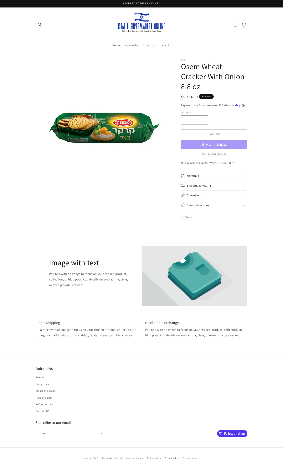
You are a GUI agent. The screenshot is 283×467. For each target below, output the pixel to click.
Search (40, 377)
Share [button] (188, 217)
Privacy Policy (44, 397)
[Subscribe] (100, 433)
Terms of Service (46, 390)
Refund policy (154, 458)
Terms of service (191, 458)
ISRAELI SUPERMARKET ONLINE (107, 458)
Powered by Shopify (133, 458)
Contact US (42, 411)
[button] (40, 24)
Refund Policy (44, 404)
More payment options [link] (214, 153)
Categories (42, 384)
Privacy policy (172, 458)
